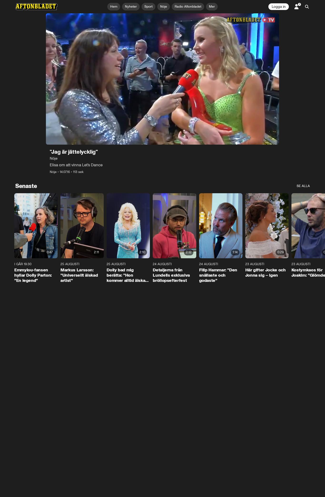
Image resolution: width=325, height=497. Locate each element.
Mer (212, 7)
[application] (162, 79)
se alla (303, 186)
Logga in (279, 7)
